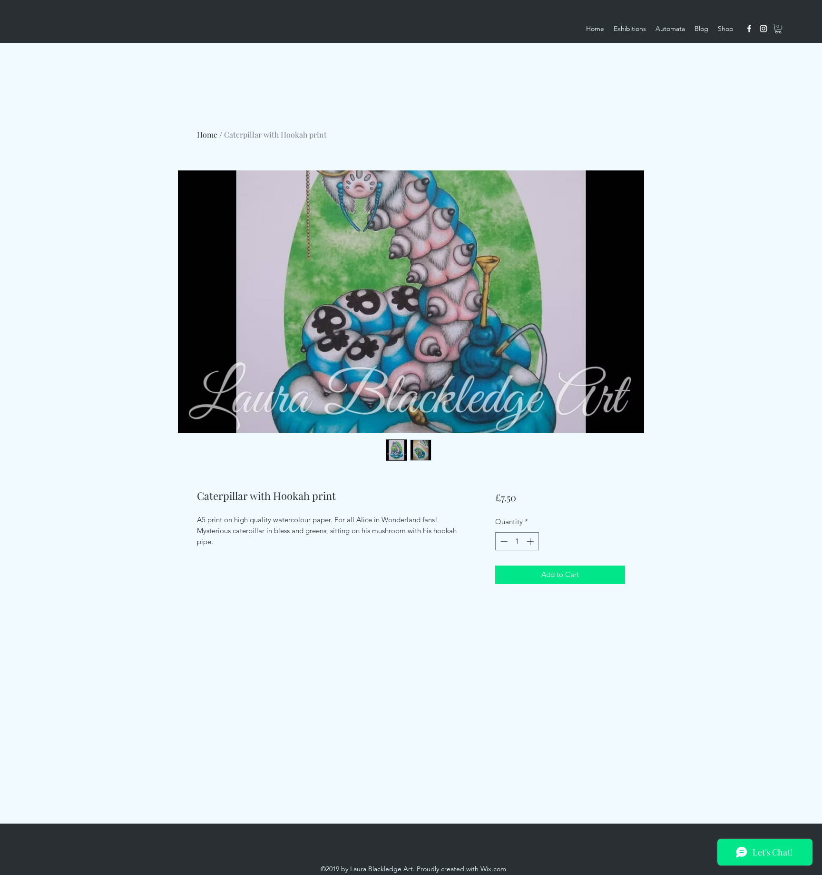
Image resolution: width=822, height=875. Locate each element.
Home (207, 134)
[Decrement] (503, 541)
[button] (778, 28)
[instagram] (763, 28)
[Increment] (531, 541)
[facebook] (749, 28)
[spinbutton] (517, 541)
